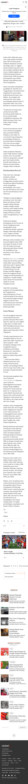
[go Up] (14, 735)
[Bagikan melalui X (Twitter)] (8, 521)
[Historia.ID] (5, 2)
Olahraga (5, 516)
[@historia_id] (6, 775)
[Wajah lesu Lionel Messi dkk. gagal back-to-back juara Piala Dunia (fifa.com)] (14, 542)
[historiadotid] (3, 775)
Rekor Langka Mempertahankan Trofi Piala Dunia (13, 552)
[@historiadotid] (9, 775)
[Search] (23, 2)
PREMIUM (14, 590)
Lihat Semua (21, 532)
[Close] (25, 7)
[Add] (14, 37)
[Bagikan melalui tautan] (11, 521)
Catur (5, 512)
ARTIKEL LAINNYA (14, 643)
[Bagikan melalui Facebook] (4, 521)
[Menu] (26, 2)
